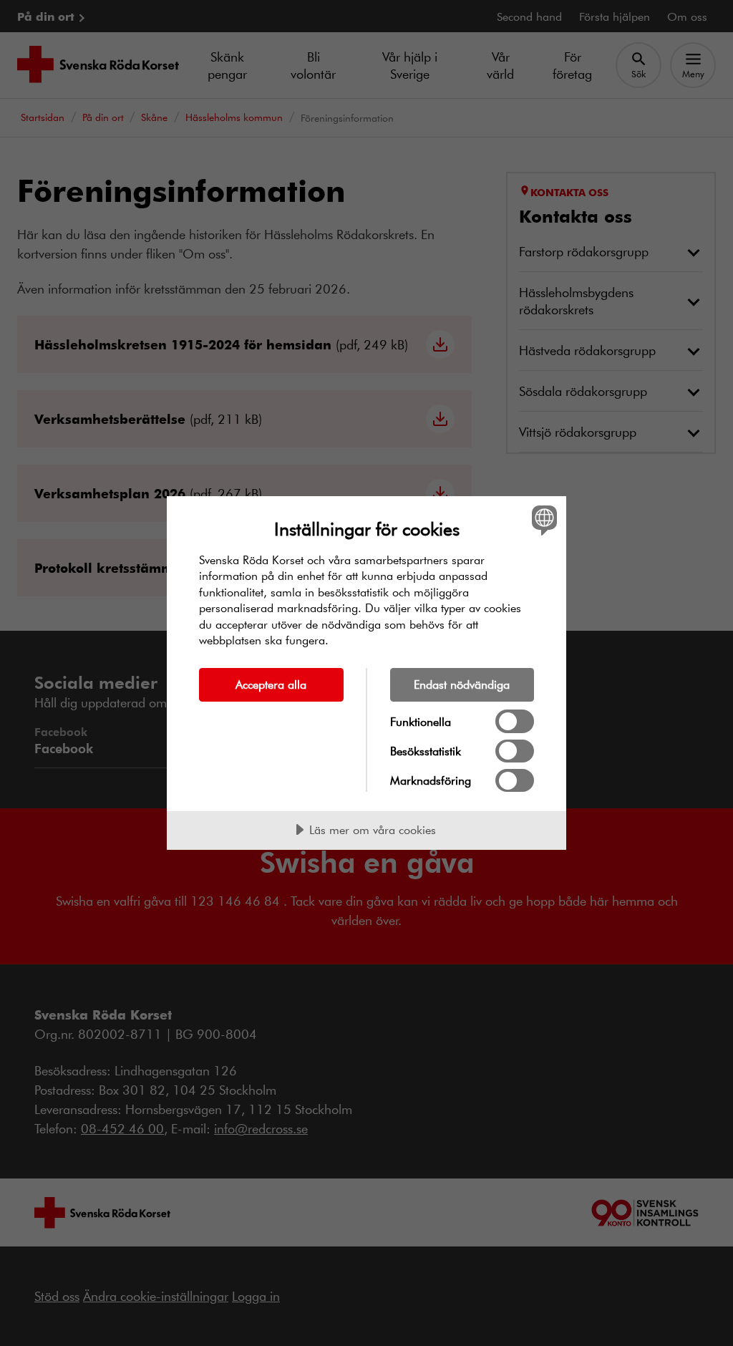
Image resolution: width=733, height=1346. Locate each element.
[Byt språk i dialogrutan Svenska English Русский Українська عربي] (542, 520)
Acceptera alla (271, 684)
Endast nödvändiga (462, 684)
